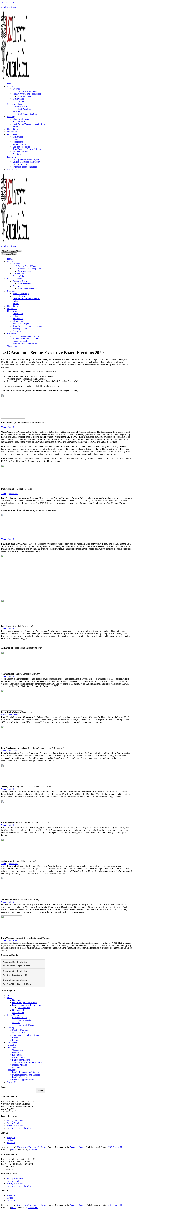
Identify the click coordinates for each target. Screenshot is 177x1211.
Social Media (18, 101)
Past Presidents (24, 109)
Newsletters (12, 132)
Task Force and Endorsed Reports (27, 149)
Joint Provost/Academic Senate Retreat (30, 124)
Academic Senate (77, 1147)
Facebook (11, 1142)
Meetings (11, 1027)
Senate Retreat (19, 121)
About (9, 997)
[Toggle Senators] (49, 286)
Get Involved (18, 99)
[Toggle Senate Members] (49, 279)
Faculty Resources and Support (26, 159)
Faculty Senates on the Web (19, 1128)
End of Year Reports (21, 147)
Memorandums (19, 144)
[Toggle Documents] (49, 311)
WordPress (33, 1150)
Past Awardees (24, 96)
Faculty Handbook (15, 1120)
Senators (16, 1022)
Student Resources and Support (26, 162)
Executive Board (19, 1017)
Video (3, 427)
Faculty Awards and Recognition (26, 1005)
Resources (11, 1070)
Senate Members (14, 1015)
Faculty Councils (20, 164)
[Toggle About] (49, 261)
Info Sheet (12, 427)
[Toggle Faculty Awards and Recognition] (49, 269)
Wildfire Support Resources (25, 167)
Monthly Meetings (21, 119)
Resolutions (18, 142)
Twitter (10, 1140)
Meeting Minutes (20, 152)
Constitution (18, 137)
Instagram (11, 1137)
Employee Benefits (15, 1125)
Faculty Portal (13, 1123)
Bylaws (16, 139)
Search (4, 1087)
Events (16, 126)
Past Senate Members (27, 114)
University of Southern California (31, 1147)
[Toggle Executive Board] (49, 281)
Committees (12, 129)
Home (10, 84)
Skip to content (7, 2)
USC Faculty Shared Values (25, 91)
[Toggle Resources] (49, 333)
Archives (17, 154)
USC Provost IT (115, 1147)
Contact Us (12, 169)
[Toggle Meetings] (49, 291)
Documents (12, 1047)
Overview (17, 89)
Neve (13, 1150)
